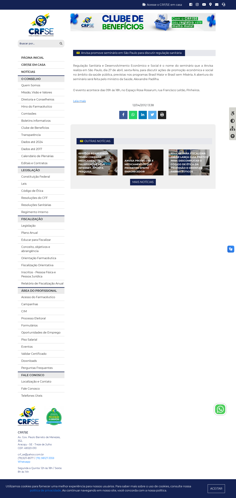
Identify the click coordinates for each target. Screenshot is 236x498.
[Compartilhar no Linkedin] (143, 115)
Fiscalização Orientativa (37, 265)
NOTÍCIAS (28, 72)
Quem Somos (30, 85)
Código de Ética (32, 190)
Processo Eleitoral (33, 318)
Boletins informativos (36, 120)
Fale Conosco (30, 388)
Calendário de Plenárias (37, 156)
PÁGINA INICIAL (32, 57)
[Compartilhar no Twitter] (152, 115)
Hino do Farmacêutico (36, 106)
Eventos (27, 346)
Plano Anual (29, 232)
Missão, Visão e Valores (36, 92)
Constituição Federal (35, 176)
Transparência (31, 135)
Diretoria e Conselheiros (37, 99)
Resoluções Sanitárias (36, 205)
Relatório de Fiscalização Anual (42, 283)
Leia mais (79, 101)
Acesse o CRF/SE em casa (164, 4)
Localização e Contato (36, 381)
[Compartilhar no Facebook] (123, 115)
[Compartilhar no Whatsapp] (133, 115)
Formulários (29, 325)
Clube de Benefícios (35, 127)
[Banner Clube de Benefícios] (143, 22)
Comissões (28, 113)
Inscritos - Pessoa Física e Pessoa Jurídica (38, 274)
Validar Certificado (33, 353)
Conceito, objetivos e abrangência (35, 249)
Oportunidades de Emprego (40, 332)
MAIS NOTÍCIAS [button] (143, 182)
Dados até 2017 (31, 149)
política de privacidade (45, 490)
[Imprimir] (162, 115)
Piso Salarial (29, 339)
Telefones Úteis (31, 395)
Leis (24, 183)
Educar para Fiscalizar (36, 239)
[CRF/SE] (41, 24)
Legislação (28, 225)
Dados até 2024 (32, 142)
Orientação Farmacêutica (38, 258)
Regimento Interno (34, 212)
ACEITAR (216, 488)
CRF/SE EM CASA (33, 64)
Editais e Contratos (34, 163)
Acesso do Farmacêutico (38, 297)
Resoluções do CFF (34, 198)
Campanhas (29, 304)
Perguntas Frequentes (37, 368)
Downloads (29, 360)
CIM (24, 311)
